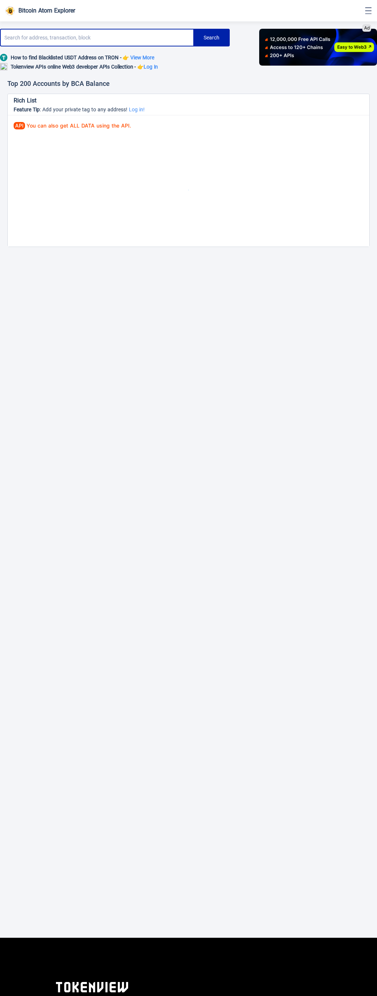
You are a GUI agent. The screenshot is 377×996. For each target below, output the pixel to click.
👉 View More (138, 57)
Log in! (137, 109)
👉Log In (147, 67)
